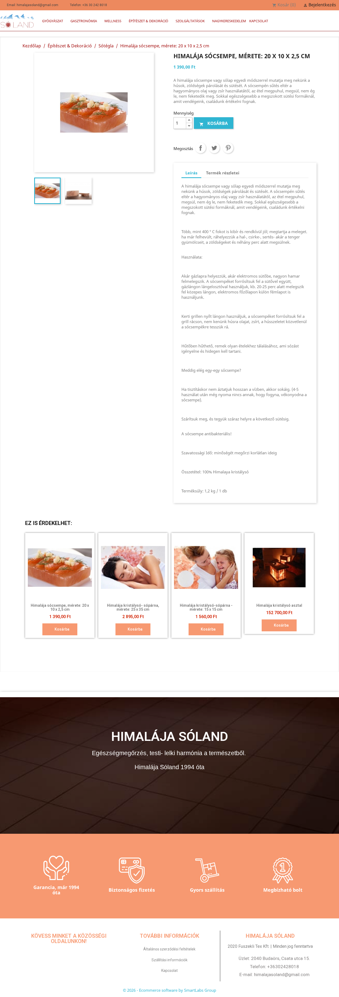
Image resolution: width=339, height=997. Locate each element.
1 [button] (151, 643)
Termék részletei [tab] (222, 172)
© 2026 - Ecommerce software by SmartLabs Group (169, 990)
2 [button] (156, 643)
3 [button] (161, 643)
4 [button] (167, 643)
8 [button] (188, 643)
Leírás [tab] (191, 172)
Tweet (214, 148)
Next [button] (306, 585)
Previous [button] (33, 585)
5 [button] (172, 643)
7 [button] (182, 643)
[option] (59, 585)
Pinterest (228, 148)
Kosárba (213, 123)
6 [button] (177, 643)
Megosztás (200, 148)
